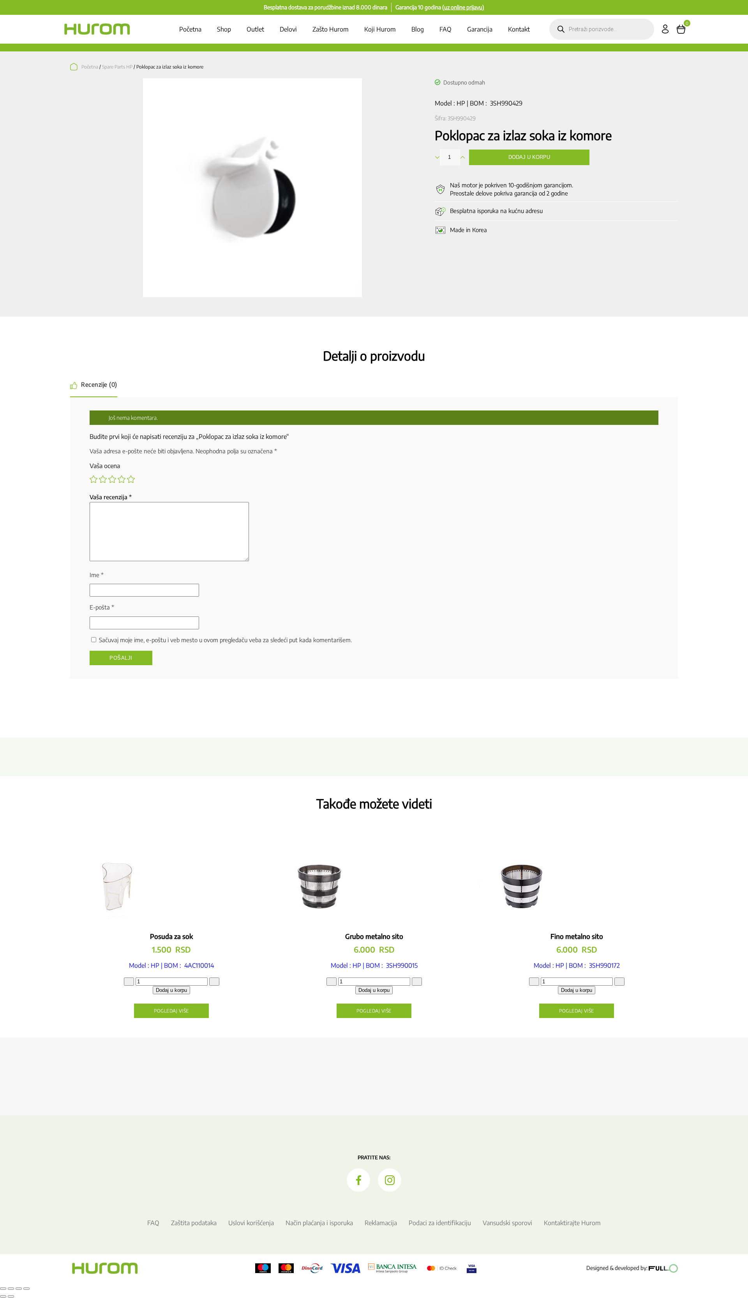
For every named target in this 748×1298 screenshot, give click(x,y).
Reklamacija (381, 1223)
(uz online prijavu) (463, 7)
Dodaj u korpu (529, 157)
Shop (224, 29)
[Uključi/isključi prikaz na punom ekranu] (11, 1288)
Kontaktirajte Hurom (572, 1223)
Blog (417, 29)
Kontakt (519, 29)
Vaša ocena (105, 466)
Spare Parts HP (117, 67)
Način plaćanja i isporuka (319, 1223)
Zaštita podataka (194, 1223)
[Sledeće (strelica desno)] (11, 1296)
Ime (97, 574)
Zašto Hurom (330, 29)
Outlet (255, 29)
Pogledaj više (171, 1011)
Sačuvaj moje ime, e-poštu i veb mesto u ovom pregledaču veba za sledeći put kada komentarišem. (225, 639)
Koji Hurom (380, 29)
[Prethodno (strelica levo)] (3, 1296)
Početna (190, 29)
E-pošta (102, 607)
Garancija (479, 29)
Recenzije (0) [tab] (99, 384)
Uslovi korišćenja (251, 1223)
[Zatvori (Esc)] (26, 1288)
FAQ (445, 29)
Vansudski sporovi (507, 1223)
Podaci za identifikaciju (440, 1223)
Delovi (288, 29)
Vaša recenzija (111, 496)
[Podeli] (19, 1288)
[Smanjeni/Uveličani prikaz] (3, 1288)
